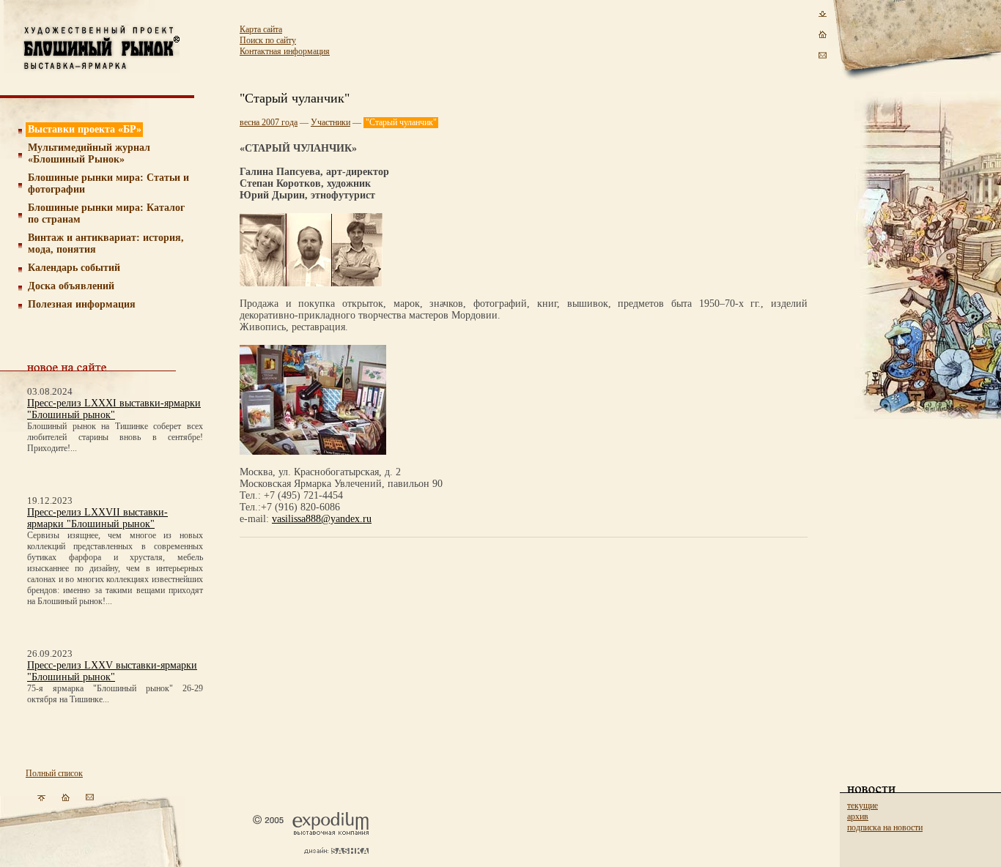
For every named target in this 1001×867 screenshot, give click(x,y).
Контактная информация (285, 51)
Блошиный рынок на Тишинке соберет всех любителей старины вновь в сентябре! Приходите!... (115, 437)
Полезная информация (82, 304)
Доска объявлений (71, 285)
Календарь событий (74, 267)
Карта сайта (261, 29)
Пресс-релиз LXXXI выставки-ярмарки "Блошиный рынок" (114, 409)
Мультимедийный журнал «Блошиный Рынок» (89, 153)
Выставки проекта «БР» (84, 129)
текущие (862, 805)
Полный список (54, 773)
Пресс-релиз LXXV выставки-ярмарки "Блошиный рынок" (112, 671)
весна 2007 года (269, 122)
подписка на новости (885, 827)
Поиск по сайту (268, 40)
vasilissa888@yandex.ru (322, 518)
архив (857, 816)
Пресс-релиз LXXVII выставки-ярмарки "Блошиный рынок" (97, 518)
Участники (330, 122)
